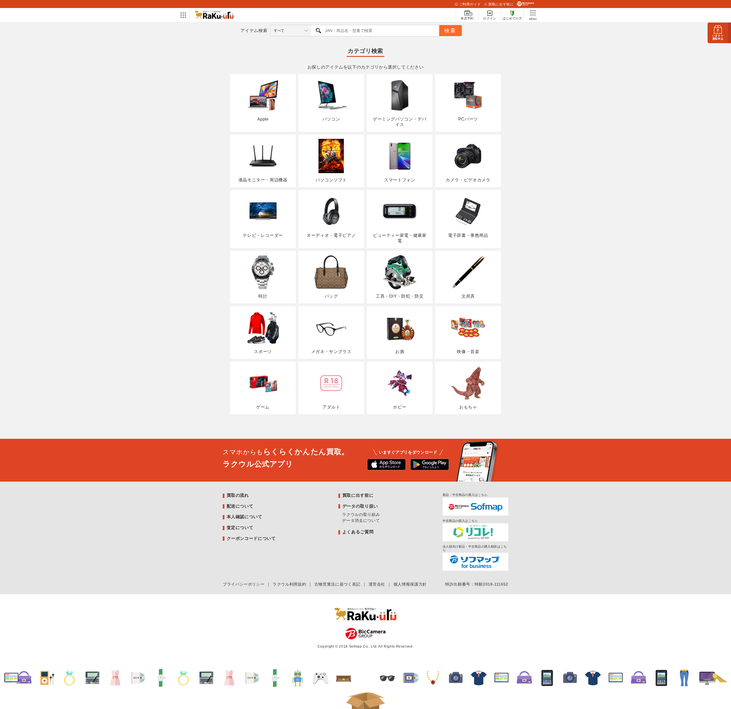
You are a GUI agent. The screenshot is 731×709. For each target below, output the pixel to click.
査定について (240, 527)
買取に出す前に (500, 4)
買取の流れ (238, 495)
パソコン (331, 119)
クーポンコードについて (251, 538)
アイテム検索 (253, 30)
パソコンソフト (331, 179)
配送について (240, 506)
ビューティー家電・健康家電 (400, 238)
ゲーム (263, 406)
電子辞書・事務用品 (468, 235)
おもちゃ (468, 406)
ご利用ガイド (470, 4)
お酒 (399, 351)
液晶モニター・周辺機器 (263, 179)
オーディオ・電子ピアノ (331, 235)
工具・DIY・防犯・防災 (400, 296)
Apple (263, 119)
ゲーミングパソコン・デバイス (400, 122)
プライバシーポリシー (243, 584)
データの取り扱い (360, 506)
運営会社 (377, 584)
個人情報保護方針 (410, 584)
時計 (262, 296)
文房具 (468, 296)
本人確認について (244, 516)
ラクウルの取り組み (361, 514)
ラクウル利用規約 (289, 584)
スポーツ (263, 351)
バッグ (331, 296)
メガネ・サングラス (331, 351)
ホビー (399, 406)
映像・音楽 (468, 351)
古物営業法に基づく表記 (337, 584)
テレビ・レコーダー (263, 235)
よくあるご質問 (357, 531)
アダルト (331, 406)
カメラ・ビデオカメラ (468, 179)
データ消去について (361, 520)
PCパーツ (468, 119)
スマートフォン (399, 179)
